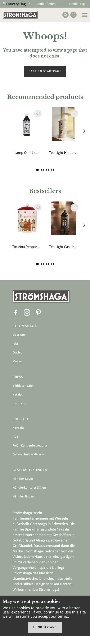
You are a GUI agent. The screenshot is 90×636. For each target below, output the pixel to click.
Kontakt (18, 428)
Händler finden (45, 4)
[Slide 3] (52, 170)
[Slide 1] (42, 170)
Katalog (18, 394)
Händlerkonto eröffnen (29, 487)
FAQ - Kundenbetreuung (30, 445)
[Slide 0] (37, 170)
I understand (45, 627)
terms (63, 616)
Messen (18, 361)
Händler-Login (77, 4)
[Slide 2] (47, 170)
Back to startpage (45, 71)
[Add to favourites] (38, 113)
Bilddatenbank (23, 386)
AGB (15, 437)
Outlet (17, 352)
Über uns (19, 335)
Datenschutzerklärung (28, 454)
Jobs (16, 343)
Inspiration (20, 403)
